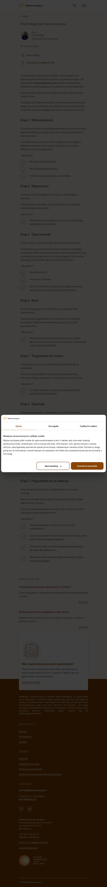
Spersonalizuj (51, 466)
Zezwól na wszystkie (87, 466)
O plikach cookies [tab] (88, 426)
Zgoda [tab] (18, 426)
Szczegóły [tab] (53, 426)
